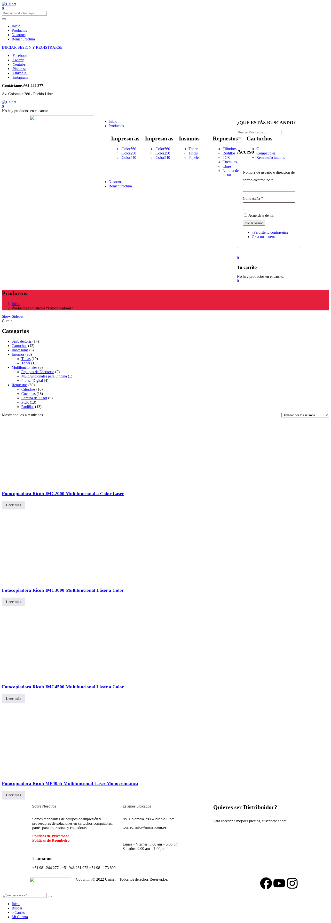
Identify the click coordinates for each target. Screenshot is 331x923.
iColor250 (128, 153)
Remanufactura (23, 39)
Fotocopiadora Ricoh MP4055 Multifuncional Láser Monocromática (70, 783)
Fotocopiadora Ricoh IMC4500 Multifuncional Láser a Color (63, 686)
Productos (19, 30)
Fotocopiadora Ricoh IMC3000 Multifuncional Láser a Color (63, 590)
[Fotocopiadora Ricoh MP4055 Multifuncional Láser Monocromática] (38, 774)
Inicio (16, 26)
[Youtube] (279, 883)
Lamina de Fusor (230, 173)
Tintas (193, 153)
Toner (193, 149)
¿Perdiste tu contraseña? (270, 232)
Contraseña (253, 198)
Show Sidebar (13, 316)
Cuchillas (229, 162)
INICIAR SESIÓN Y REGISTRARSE (32, 47)
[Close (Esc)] (239, 142)
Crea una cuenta (264, 237)
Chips (226, 166)
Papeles (194, 157)
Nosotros (18, 35)
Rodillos (228, 153)
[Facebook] (266, 883)
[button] (3, 106)
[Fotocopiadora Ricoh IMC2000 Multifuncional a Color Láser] (115, 484)
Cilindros (229, 149)
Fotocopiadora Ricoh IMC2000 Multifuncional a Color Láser (63, 493)
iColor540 (128, 157)
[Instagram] (292, 883)
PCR (226, 157)
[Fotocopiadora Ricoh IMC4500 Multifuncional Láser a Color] (74, 677)
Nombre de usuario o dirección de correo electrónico (269, 176)
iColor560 (128, 149)
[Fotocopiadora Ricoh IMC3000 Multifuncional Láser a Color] (74, 581)
